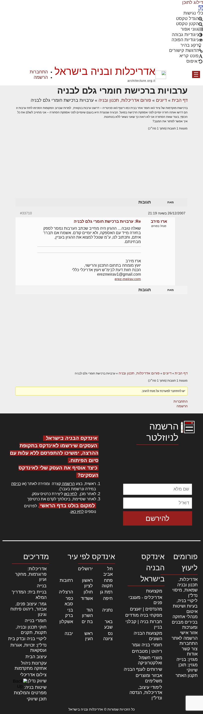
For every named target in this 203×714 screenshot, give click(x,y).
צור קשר (190, 648)
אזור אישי (189, 632)
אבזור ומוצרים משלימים (149, 678)
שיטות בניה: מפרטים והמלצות (30, 690)
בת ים (87, 621)
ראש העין (88, 636)
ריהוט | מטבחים (147, 651)
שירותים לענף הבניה (143, 669)
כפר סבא (69, 601)
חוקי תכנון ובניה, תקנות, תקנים (31, 630)
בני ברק (69, 613)
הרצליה (66, 592)
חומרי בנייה (36, 620)
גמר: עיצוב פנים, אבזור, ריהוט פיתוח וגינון (28, 609)
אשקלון (66, 621)
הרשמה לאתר (185, 638)
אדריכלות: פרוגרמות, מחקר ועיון (31, 574)
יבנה (69, 633)
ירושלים (85, 568)
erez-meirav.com (128, 279)
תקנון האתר (187, 675)
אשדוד (87, 598)
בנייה (42, 585)
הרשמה (41, 77)
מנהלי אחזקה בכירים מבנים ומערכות (185, 622)
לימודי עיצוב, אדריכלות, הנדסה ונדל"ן (145, 692)
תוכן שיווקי (37, 698)
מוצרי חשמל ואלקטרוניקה (150, 660)
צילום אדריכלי (33, 674)
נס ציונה (108, 636)
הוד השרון (87, 613)
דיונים (161, 100)
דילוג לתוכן (192, 2)
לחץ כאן (70, 494)
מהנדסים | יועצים (146, 609)
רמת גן (106, 592)
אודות (192, 654)
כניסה (16, 484)
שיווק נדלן (37, 680)
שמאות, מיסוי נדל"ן (185, 593)
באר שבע (108, 624)
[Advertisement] (101, 169)
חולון (88, 592)
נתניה (107, 610)
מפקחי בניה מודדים (143, 615)
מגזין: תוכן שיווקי (188, 667)
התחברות (39, 71)
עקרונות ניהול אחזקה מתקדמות (31, 666)
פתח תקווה (107, 583)
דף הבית (180, 100)
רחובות (66, 580)
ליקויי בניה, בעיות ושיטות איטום (185, 606)
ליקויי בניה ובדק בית (27, 638)
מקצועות (154, 591)
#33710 (26, 213)
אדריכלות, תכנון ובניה (187, 582)
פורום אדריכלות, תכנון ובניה (125, 100)
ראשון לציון (87, 583)
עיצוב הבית (36, 656)
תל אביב (108, 571)
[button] (201, 7)
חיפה (108, 598)
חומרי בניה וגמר (147, 644)
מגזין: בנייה (187, 659)
